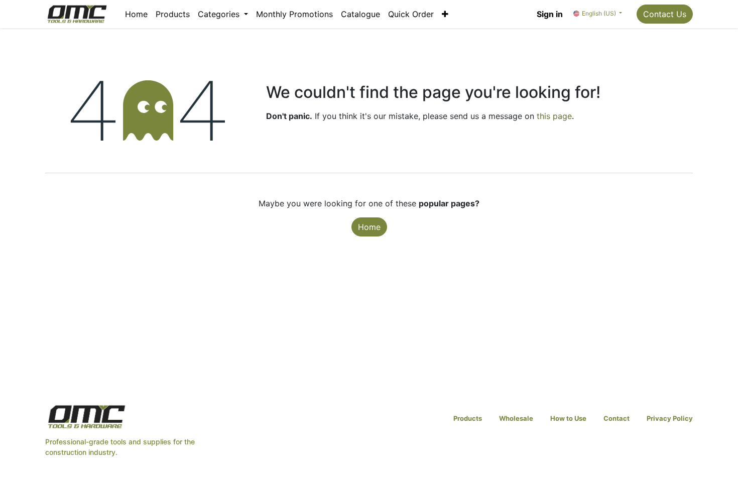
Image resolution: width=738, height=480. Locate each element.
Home (369, 227)
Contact (616, 418)
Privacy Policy (670, 418)
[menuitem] (136, 14)
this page (554, 116)
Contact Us (664, 14)
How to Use (568, 418)
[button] (445, 14)
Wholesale (516, 418)
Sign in (550, 14)
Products (467, 418)
